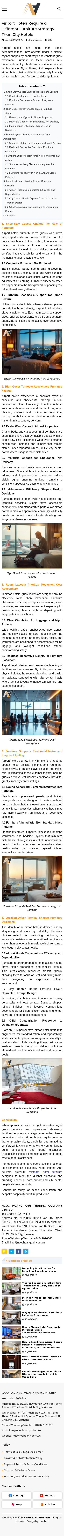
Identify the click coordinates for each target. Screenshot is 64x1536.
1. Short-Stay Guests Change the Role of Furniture (30, 91)
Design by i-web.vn (38, 1521)
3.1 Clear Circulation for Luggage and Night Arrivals (33, 143)
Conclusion (9, 215)
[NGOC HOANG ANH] (31, 8)
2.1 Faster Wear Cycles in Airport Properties (29, 117)
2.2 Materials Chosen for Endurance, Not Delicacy (32, 121)
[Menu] (4, 9)
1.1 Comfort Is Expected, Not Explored (26, 96)
